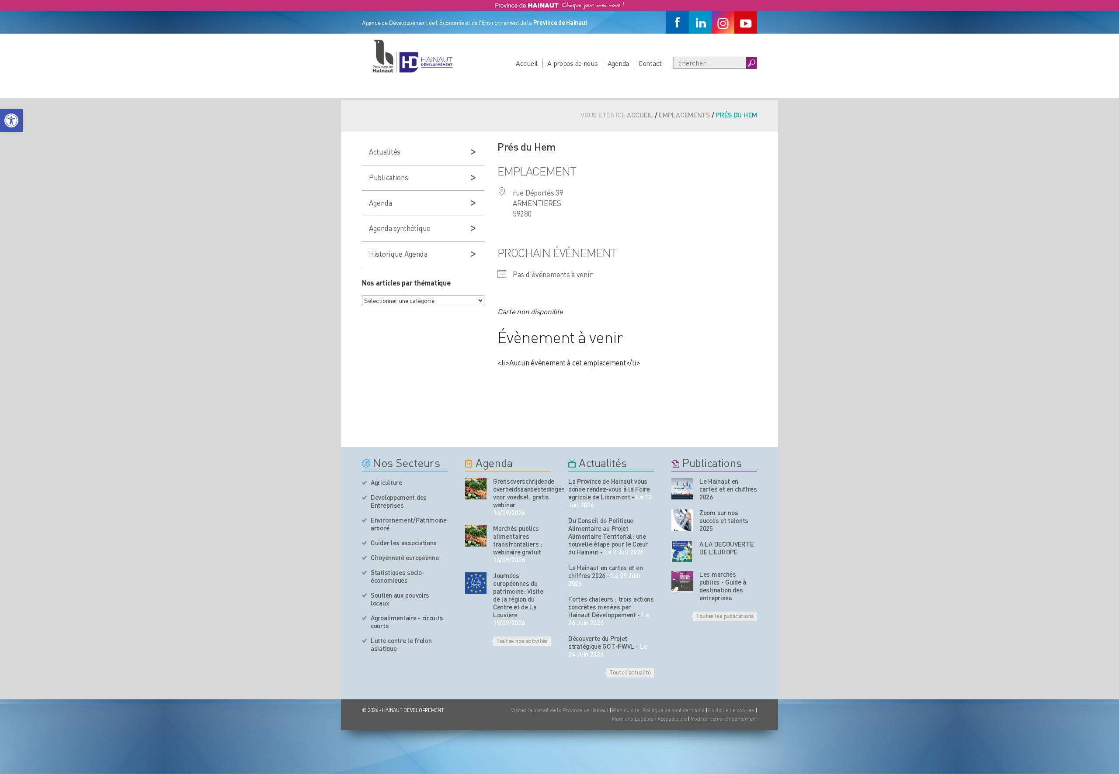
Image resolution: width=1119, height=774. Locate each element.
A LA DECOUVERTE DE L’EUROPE (726, 548)
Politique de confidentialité (674, 710)
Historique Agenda (398, 253)
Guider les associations (404, 542)
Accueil (527, 63)
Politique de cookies (731, 710)
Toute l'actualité (630, 672)
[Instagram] (723, 22)
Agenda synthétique (400, 228)
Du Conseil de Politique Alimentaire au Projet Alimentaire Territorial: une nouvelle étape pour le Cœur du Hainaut (608, 536)
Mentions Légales (633, 719)
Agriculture (386, 482)
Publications (388, 177)
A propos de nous (572, 63)
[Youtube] (745, 22)
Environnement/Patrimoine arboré (409, 524)
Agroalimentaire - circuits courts (407, 621)
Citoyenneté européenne (404, 557)
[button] (11, 120)
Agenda (618, 63)
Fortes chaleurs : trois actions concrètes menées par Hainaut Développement (611, 607)
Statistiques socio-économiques (397, 576)
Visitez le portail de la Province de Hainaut (559, 710)
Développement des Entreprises (399, 501)
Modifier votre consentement (724, 719)
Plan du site (625, 710)
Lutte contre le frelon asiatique (401, 644)
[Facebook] (677, 22)
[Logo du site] (412, 56)
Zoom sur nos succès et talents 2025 (723, 520)
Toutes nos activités (522, 640)
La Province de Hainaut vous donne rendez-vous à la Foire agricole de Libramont (609, 489)
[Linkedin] (700, 22)
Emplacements (684, 114)
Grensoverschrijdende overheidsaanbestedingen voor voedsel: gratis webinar (522, 493)
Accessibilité (672, 719)
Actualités (384, 151)
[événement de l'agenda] (476, 488)
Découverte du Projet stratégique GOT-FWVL (601, 642)
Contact (650, 63)
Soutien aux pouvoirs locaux (400, 599)
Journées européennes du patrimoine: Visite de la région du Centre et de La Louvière (518, 595)
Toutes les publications (725, 615)
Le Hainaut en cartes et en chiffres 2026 (605, 571)
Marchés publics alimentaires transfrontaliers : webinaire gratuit (517, 540)
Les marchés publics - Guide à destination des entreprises (722, 586)
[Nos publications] (682, 488)
